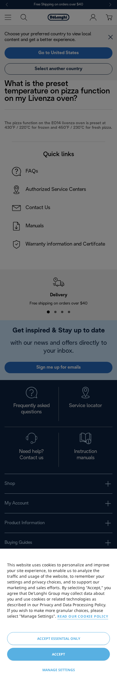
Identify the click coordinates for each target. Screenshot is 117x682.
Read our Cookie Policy (82, 616)
